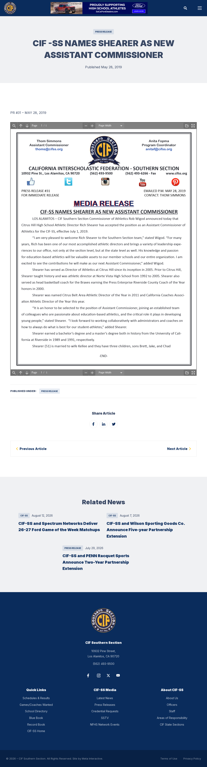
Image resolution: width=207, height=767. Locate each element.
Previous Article (33, 448)
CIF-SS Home (36, 731)
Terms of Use (168, 758)
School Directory (36, 711)
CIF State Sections (172, 724)
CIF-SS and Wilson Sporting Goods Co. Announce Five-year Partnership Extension (146, 530)
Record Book (36, 724)
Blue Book (36, 718)
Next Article (177, 448)
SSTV (105, 718)
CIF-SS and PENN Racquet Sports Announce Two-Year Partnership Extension (95, 562)
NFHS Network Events (104, 724)
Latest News (105, 698)
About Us (172, 698)
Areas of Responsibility (172, 718)
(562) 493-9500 (103, 663)
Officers (172, 704)
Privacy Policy (192, 758)
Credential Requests (104, 711)
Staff (172, 711)
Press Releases (105, 704)
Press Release (103, 31)
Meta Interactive (92, 758)
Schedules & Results (36, 698)
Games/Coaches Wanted (36, 704)
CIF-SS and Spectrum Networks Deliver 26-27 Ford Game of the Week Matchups (59, 526)
